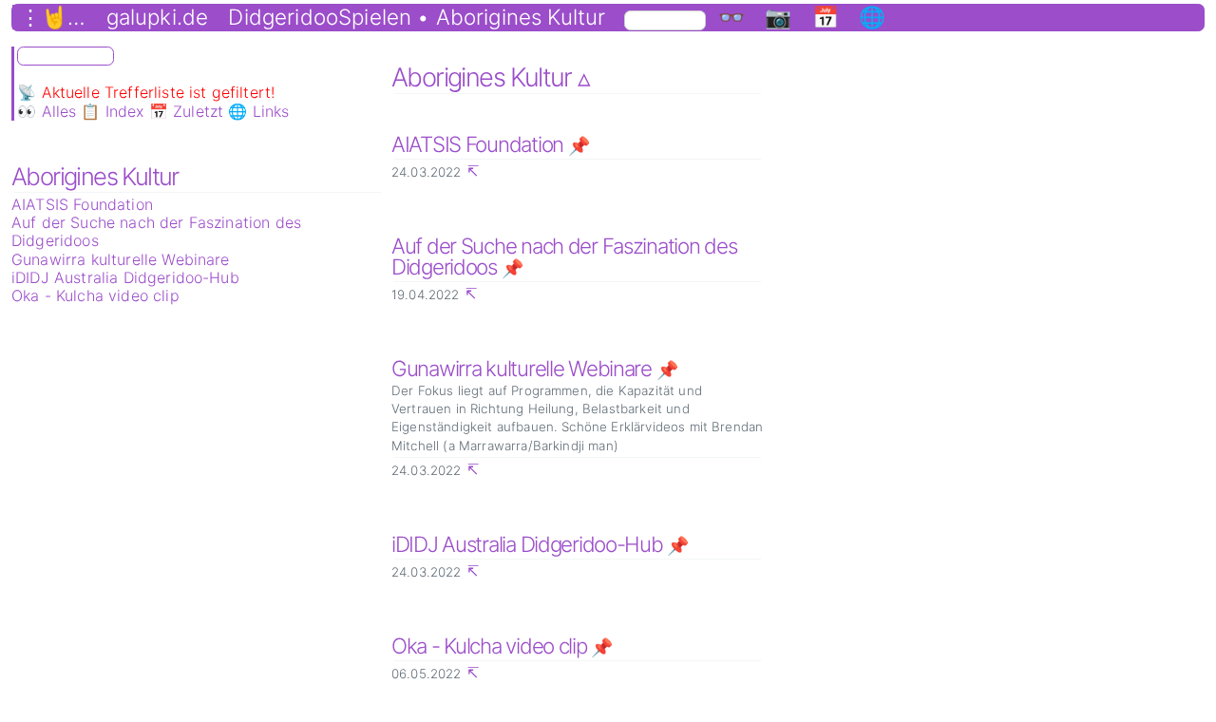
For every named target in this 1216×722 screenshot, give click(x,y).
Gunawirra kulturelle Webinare (120, 259)
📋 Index (112, 111)
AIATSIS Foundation (82, 204)
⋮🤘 (43, 17)
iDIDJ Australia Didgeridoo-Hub (125, 277)
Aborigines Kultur (95, 176)
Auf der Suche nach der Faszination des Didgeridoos (156, 231)
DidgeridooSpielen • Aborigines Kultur (416, 17)
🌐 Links (258, 111)
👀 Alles (46, 111)
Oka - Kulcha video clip (95, 295)
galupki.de (157, 17)
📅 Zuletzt (186, 111)
